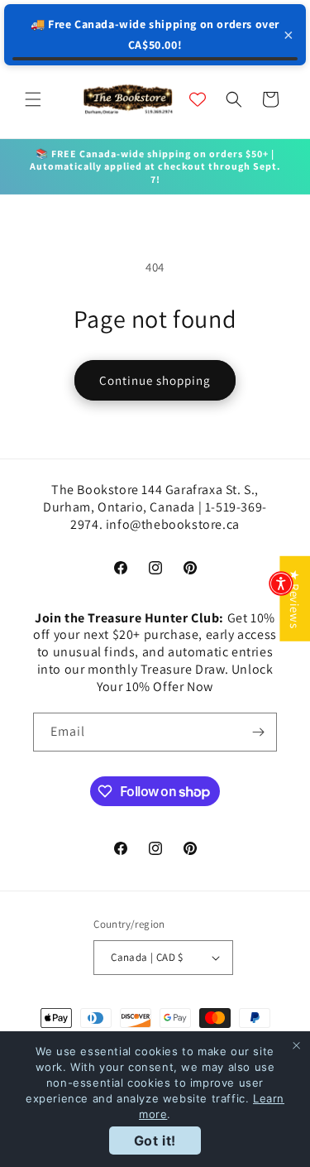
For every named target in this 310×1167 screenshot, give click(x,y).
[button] (33, 99)
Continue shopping (155, 380)
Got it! (155, 1140)
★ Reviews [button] (295, 598)
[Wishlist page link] (197, 99)
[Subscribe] (258, 732)
